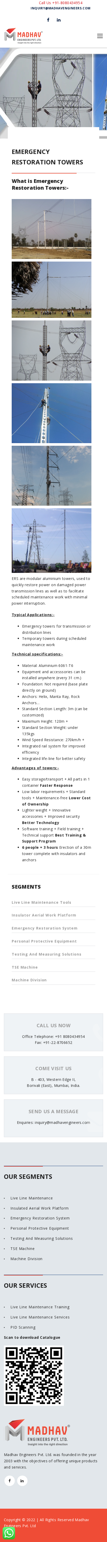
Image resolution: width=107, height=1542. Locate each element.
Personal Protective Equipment (44, 941)
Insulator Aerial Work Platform (44, 915)
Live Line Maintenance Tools (41, 902)
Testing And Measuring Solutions (47, 954)
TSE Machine (25, 967)
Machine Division (29, 979)
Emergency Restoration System (45, 928)
